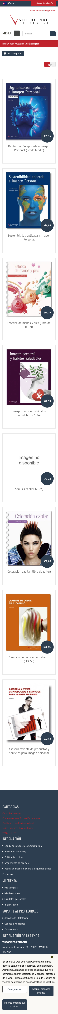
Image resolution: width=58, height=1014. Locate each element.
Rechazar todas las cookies (14, 1004)
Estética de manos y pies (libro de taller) (29, 325)
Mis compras (11, 887)
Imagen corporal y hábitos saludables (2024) (29, 413)
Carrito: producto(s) (44, 3)
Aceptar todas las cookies (41, 991)
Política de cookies (14, 857)
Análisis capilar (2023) (29, 489)
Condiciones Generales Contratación (23, 845)
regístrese (50, 10)
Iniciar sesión (11, 904)
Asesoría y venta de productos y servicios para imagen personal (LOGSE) (29, 753)
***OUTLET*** (9, 832)
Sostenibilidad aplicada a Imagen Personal (29, 237)
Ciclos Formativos (11, 813)
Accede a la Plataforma (17, 917)
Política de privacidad (15, 851)
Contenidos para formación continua (21, 818)
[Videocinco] (29, 19)
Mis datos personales (15, 898)
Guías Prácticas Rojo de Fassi (17, 828)
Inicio (4, 43)
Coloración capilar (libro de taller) (29, 571)
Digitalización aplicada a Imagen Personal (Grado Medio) (29, 148)
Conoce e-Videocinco (15, 923)
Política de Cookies (44, 982)
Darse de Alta (12, 929)
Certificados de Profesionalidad (18, 823)
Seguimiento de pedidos (17, 862)
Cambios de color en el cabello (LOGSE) (29, 659)
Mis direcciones (12, 893)
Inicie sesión (36, 10)
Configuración (14, 989)
